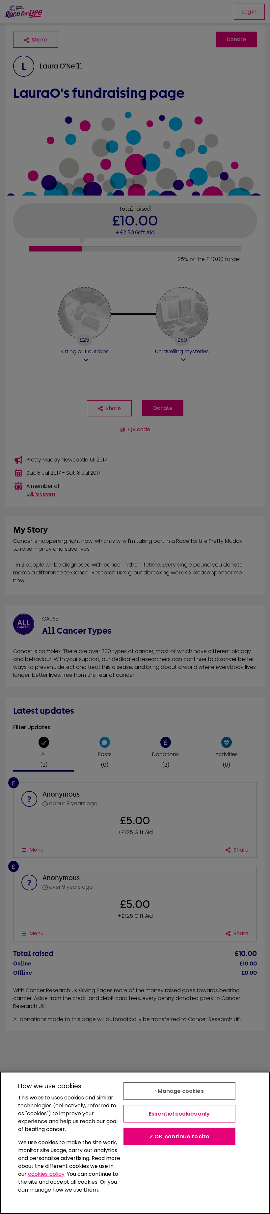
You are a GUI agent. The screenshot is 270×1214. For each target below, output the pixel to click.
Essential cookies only (179, 1114)
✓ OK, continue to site (179, 1136)
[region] (135, 1143)
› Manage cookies (179, 1091)
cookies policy (46, 1174)
